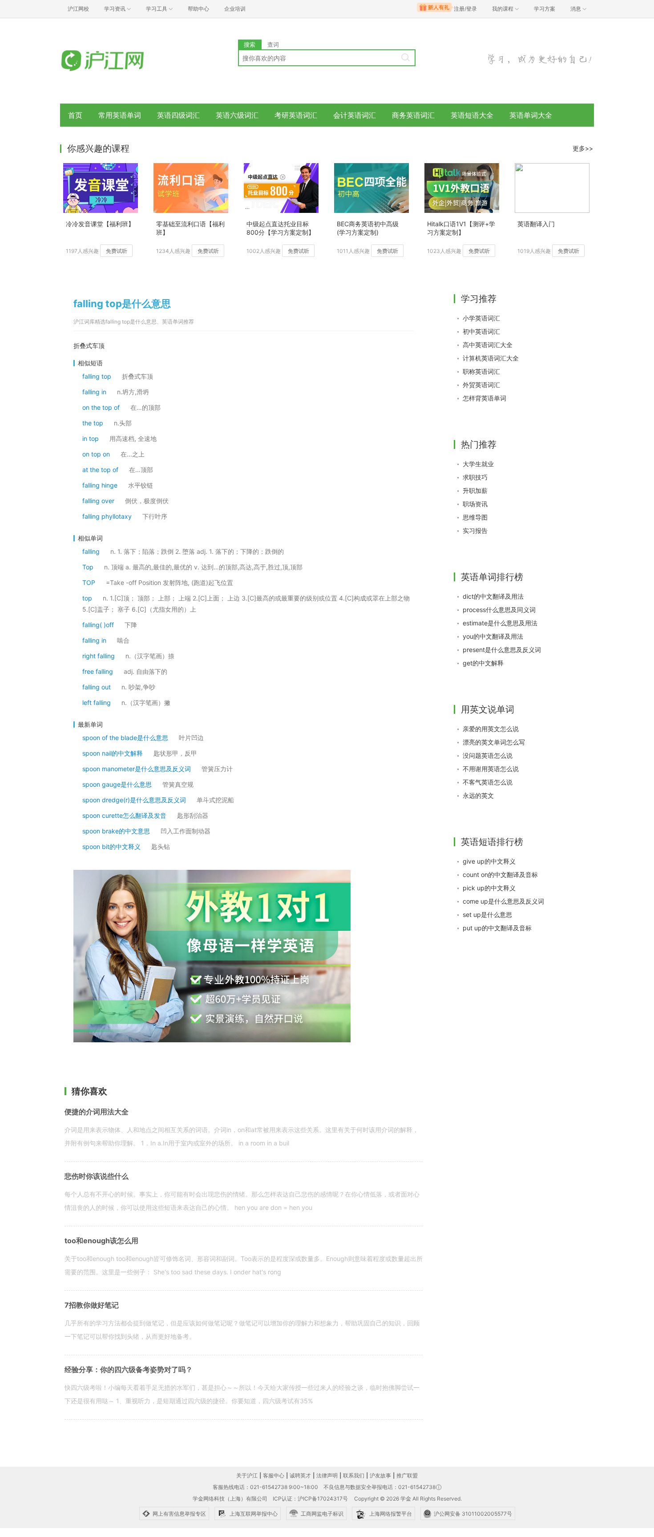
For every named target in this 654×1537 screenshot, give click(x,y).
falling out (96, 687)
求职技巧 (475, 477)
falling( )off (98, 624)
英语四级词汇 (178, 115)
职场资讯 (475, 504)
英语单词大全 (530, 115)
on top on (96, 454)
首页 (75, 115)
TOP (88, 582)
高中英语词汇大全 (488, 344)
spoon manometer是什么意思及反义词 (136, 769)
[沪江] (115, 61)
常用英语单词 (119, 115)
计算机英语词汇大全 (491, 358)
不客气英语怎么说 (488, 782)
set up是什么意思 (487, 914)
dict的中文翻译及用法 (493, 596)
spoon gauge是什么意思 (117, 784)
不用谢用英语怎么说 (491, 769)
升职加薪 (475, 490)
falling (91, 551)
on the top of (101, 407)
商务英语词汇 (413, 115)
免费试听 (116, 251)
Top (87, 567)
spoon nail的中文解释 (112, 753)
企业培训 (235, 8)
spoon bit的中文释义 (111, 846)
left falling (96, 702)
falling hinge (99, 485)
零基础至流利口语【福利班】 (190, 228)
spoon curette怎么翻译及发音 (124, 815)
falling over (98, 500)
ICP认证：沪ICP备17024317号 (310, 1498)
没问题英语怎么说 (488, 755)
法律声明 (327, 1475)
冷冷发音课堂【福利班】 (100, 224)
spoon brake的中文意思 (116, 831)
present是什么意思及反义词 (502, 649)
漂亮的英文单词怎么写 (494, 742)
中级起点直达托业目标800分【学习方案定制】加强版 (280, 228)
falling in (94, 392)
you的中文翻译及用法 (493, 636)
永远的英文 (478, 795)
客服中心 (273, 1475)
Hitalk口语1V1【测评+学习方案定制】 (461, 228)
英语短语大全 (472, 115)
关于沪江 (247, 1475)
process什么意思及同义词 (499, 609)
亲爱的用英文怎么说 (491, 728)
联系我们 (353, 1475)
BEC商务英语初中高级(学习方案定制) (368, 228)
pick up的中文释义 (489, 888)
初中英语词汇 (481, 331)
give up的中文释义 (489, 861)
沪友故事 (380, 1475)
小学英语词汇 (481, 318)
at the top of (100, 469)
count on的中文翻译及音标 (500, 874)
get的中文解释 (483, 663)
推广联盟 (407, 1475)
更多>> (583, 148)
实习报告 (475, 530)
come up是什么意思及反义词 (503, 901)
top (87, 598)
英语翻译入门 (536, 224)
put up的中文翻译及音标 (497, 928)
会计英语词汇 (354, 115)
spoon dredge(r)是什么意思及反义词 (134, 800)
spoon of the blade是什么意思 (125, 737)
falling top (96, 376)
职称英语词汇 (481, 371)
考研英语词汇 (296, 115)
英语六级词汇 (237, 115)
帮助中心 (198, 8)
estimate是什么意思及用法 (500, 623)
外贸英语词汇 (481, 384)
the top (92, 423)
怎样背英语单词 (484, 398)
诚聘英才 (300, 1475)
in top (90, 438)
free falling (97, 671)
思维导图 (475, 517)
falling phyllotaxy (107, 516)
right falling (98, 656)
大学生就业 (478, 464)
